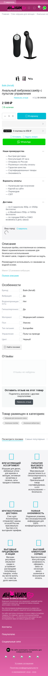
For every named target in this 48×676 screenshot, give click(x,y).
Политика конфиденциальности (24, 668)
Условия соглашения (24, 663)
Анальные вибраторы (32, 423)
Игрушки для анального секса (16, 418)
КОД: (35, 98)
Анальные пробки (11, 423)
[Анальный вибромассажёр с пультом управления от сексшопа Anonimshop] (24, 46)
